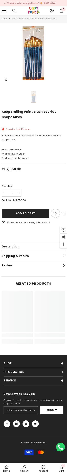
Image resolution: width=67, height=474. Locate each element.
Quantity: (7, 186)
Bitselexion (40, 442)
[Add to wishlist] (55, 213)
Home (4, 18)
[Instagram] (16, 423)
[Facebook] (7, 423)
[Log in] (51, 10)
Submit (51, 410)
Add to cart (25, 213)
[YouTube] (35, 423)
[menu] (4, 10)
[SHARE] (62, 213)
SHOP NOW (44, 3)
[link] (17, 335)
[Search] (14, 10)
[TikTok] (26, 423)
